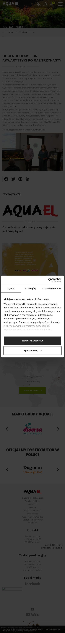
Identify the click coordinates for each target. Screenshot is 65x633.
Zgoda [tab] (11, 288)
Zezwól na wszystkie (32, 340)
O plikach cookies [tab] (52, 288)
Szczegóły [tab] (30, 288)
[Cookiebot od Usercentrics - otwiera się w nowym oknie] (48, 280)
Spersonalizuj (31, 350)
